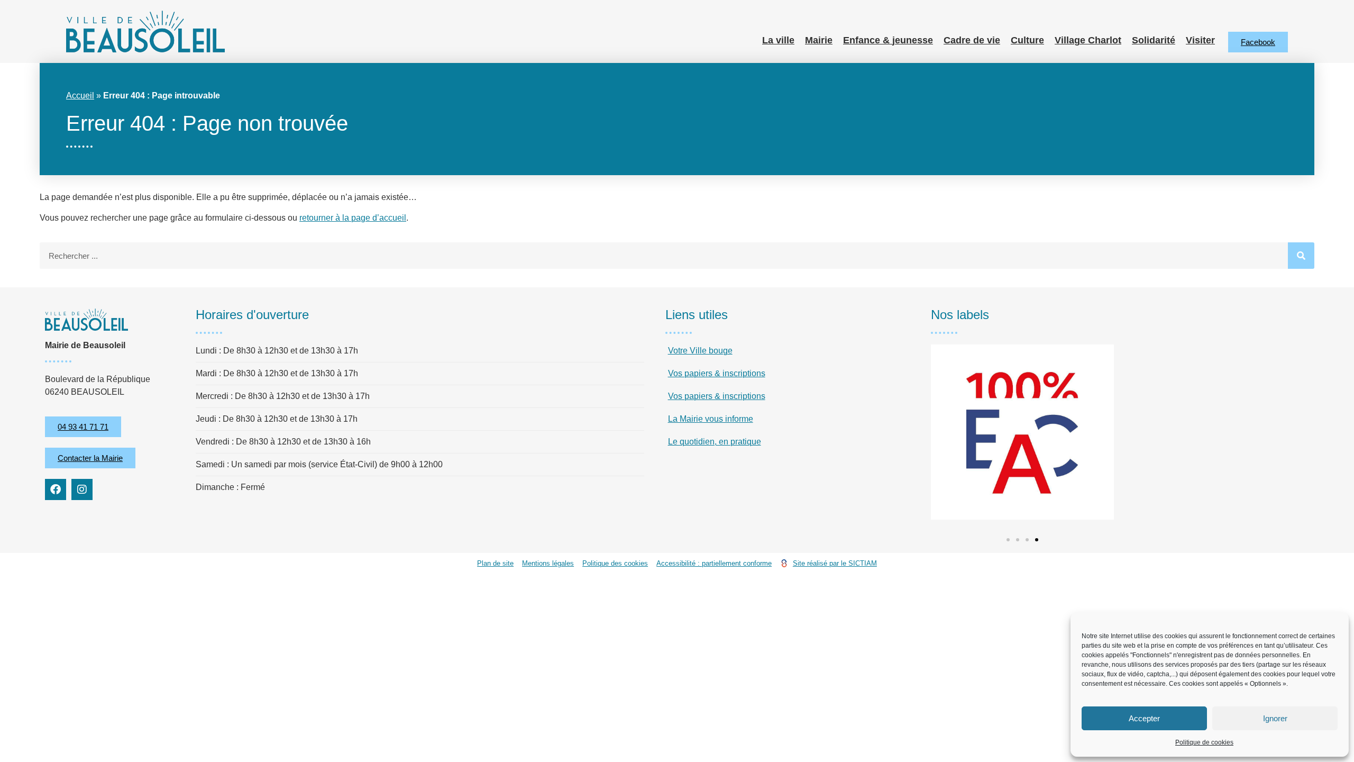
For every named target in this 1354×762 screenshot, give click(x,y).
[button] (1008, 539)
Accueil (80, 95)
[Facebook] (55, 489)
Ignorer (1275, 718)
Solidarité (1153, 40)
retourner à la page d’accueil (352, 217)
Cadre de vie (972, 40)
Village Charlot (1088, 40)
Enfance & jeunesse (888, 40)
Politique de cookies (1204, 742)
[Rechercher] (1301, 255)
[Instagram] (82, 489)
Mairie (818, 40)
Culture (1027, 40)
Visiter (1200, 40)
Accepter (1144, 718)
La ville (778, 40)
